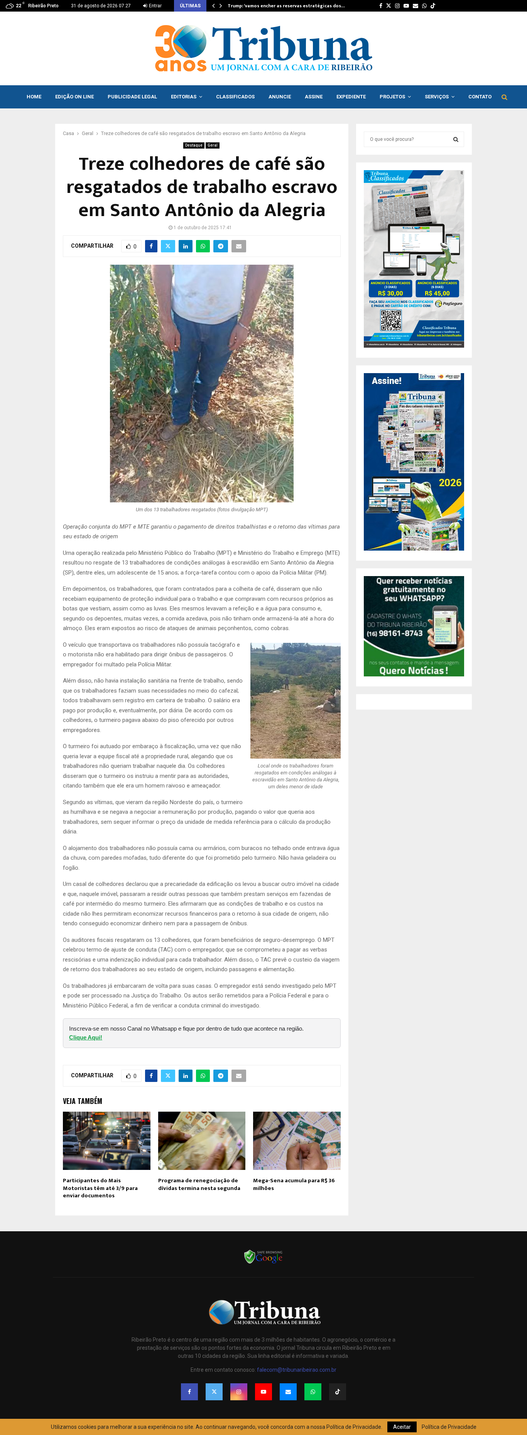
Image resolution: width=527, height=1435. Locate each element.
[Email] (288, 1391)
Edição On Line (74, 97)
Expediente (351, 97)
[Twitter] (214, 1391)
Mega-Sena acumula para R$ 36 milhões (294, 1184)
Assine (314, 97)
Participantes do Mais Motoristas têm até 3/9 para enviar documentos (100, 1188)
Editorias (183, 97)
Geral (213, 145)
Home (34, 97)
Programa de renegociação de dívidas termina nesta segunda (199, 1184)
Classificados (235, 97)
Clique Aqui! (85, 1037)
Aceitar (402, 1427)
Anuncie (280, 97)
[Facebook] (189, 1391)
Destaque (194, 145)
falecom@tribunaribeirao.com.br (296, 1370)
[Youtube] (263, 1391)
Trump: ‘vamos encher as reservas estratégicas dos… (286, 6)
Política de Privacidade (449, 1427)
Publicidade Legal (132, 97)
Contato (480, 97)
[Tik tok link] (433, 6)
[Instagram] (238, 1391)
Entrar (155, 5)
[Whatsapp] (312, 1391)
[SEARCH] (456, 139)
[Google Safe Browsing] (263, 1263)
